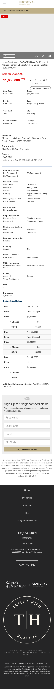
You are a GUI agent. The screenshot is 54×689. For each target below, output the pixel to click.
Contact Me (27, 564)
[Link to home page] (27, 4)
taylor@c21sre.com (34, 552)
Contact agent (9, 56)
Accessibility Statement (18, 652)
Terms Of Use (16, 650)
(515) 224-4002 (33, 549)
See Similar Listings (40, 88)
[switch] (36, 56)
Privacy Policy (35, 650)
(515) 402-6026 (17, 549)
